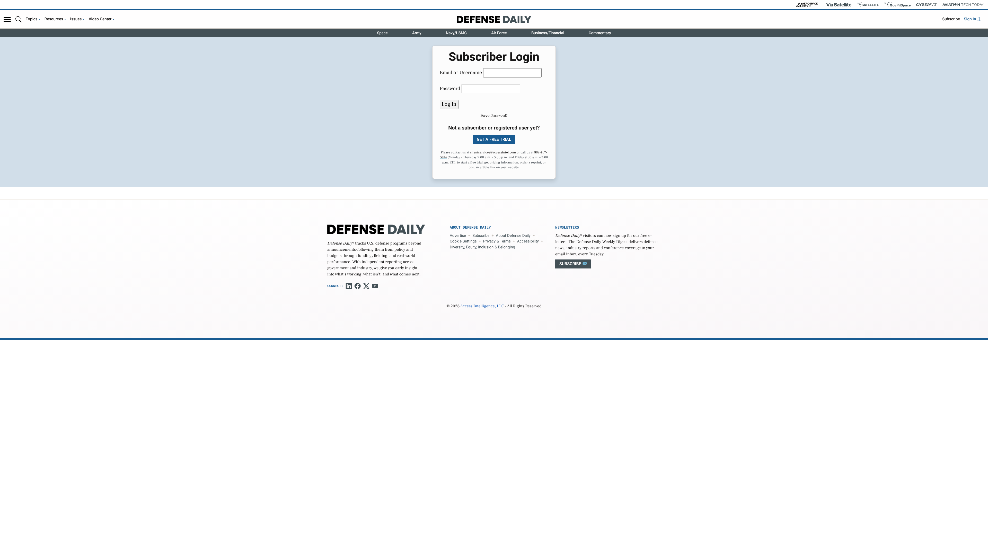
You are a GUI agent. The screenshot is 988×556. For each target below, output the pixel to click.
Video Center (100, 19)
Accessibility (528, 241)
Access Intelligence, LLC (482, 306)
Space (382, 33)
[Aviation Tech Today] (963, 4)
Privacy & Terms (497, 241)
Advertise (458, 235)
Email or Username (461, 72)
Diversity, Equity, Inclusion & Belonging (482, 247)
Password (450, 88)
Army (416, 33)
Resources (54, 19)
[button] (7, 19)
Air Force (499, 33)
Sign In (970, 19)
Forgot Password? (494, 115)
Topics (32, 19)
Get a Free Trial (494, 139)
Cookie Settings (463, 241)
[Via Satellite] (838, 4)
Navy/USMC (456, 33)
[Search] (18, 19)
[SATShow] (868, 4)
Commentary (600, 33)
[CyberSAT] (926, 4)
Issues (76, 19)
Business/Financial (547, 33)
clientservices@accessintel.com (493, 153)
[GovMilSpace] (897, 4)
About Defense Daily (513, 235)
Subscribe (951, 19)
